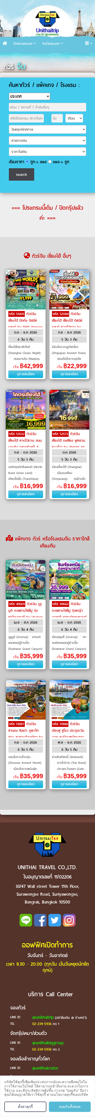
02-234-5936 (41, 1024)
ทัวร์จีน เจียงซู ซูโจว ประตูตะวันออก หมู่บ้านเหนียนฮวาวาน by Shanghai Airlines (68, 737)
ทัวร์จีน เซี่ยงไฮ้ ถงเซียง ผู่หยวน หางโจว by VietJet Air (68, 440)
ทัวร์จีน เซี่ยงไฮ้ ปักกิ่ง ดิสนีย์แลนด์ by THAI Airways (25, 320)
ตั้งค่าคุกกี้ (25, 1106)
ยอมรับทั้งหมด (70, 1106)
